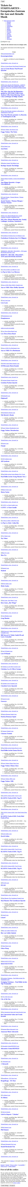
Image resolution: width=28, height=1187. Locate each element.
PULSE (3, 885)
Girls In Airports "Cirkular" (10, 1114)
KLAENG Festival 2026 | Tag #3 (11, 868)
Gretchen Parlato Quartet (9, 383)
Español (9, 30)
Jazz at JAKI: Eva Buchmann (10, 350)
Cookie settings (12, 1166)
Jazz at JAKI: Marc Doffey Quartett (12, 287)
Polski (8, 27)
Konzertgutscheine (7, 56)
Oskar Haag (5, 948)
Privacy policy (13, 1165)
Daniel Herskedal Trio (8, 1146)
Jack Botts (4, 149)
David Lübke (5, 836)
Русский (9, 32)
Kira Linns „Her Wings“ (9, 603)
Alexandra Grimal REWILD (10, 1048)
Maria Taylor (5, 492)
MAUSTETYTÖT (7, 964)
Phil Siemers (5, 1130)
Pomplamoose (5, 318)
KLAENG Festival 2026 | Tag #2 (11, 851)
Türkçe (8, 33)
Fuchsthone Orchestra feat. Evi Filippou (13, 238)
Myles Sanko (5, 586)
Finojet (3, 446)
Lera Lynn (4, 303)
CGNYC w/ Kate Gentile (9, 507)
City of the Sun (5, 999)
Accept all (12, 1185)
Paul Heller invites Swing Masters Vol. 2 (13, 476)
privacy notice (16, 1182)
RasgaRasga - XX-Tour (8, 1081)
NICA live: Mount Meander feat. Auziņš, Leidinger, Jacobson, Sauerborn (14, 220)
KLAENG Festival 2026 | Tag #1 (11, 798)
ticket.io (12, 1161)
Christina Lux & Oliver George (11, 669)
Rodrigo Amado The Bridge (10, 165)
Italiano (8, 29)
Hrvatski (9, 34)
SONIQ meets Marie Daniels (10, 366)
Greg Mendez (5, 618)
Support (3, 1165)
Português (9, 36)
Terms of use (4, 1166)
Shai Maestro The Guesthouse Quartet (13, 900)
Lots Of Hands (5, 653)
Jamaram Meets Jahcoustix (9, 1032)
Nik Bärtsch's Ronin (7, 415)
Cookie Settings (4, 1185)
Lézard (3, 917)
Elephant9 (4, 398)
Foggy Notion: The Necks (9, 132)
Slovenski (9, 39)
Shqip (8, 37)
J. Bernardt (4, 1064)
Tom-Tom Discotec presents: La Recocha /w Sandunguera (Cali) (14, 115)
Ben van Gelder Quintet (8, 933)
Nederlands (9, 26)
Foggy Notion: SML (7, 781)
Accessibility (21, 1165)
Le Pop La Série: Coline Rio (10, 523)
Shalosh (3, 570)
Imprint (7, 1165)
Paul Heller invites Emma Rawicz (11, 750)
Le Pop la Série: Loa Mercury (10, 272)
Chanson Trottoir (6, 733)
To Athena (4, 1097)
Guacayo (4, 701)
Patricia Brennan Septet (8, 717)
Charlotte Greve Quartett (9, 686)
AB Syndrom (5, 461)
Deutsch (9, 22)
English (9, 23)
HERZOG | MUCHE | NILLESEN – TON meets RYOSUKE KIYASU (12, 255)
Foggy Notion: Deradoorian (10, 430)
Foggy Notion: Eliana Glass (10, 766)
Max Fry (4, 555)
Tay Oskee (4, 538)
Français (9, 25)
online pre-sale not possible (7, 328)
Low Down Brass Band (8, 333)
